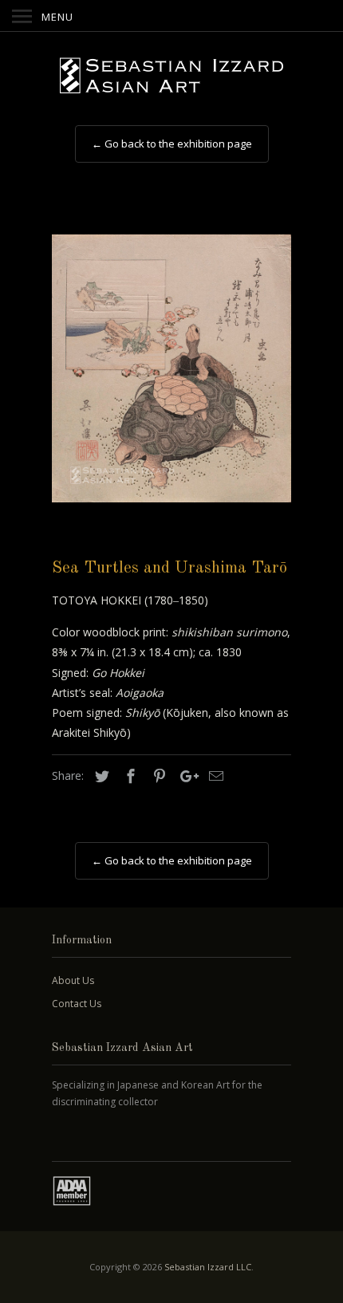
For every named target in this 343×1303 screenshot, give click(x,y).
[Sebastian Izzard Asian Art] (171, 76)
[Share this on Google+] (185, 775)
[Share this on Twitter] (99, 775)
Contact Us (76, 1003)
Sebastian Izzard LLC (207, 1267)
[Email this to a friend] (214, 775)
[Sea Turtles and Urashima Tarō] (171, 368)
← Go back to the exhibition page (172, 143)
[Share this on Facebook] (128, 775)
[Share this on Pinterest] (157, 775)
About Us (73, 980)
